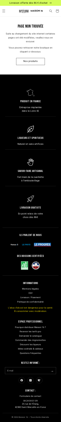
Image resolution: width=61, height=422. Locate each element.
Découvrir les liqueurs (30, 344)
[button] (3, 11)
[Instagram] (30, 380)
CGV (31, 293)
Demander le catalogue (30, 336)
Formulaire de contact (30, 396)
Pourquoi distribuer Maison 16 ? (30, 327)
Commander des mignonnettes (30, 340)
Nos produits (30, 61)
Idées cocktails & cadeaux (30, 349)
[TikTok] (39, 380)
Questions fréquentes (30, 353)
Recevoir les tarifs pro (30, 331)
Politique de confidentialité (30, 302)
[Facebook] (22, 380)
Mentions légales (30, 289)
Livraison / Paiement (30, 297)
